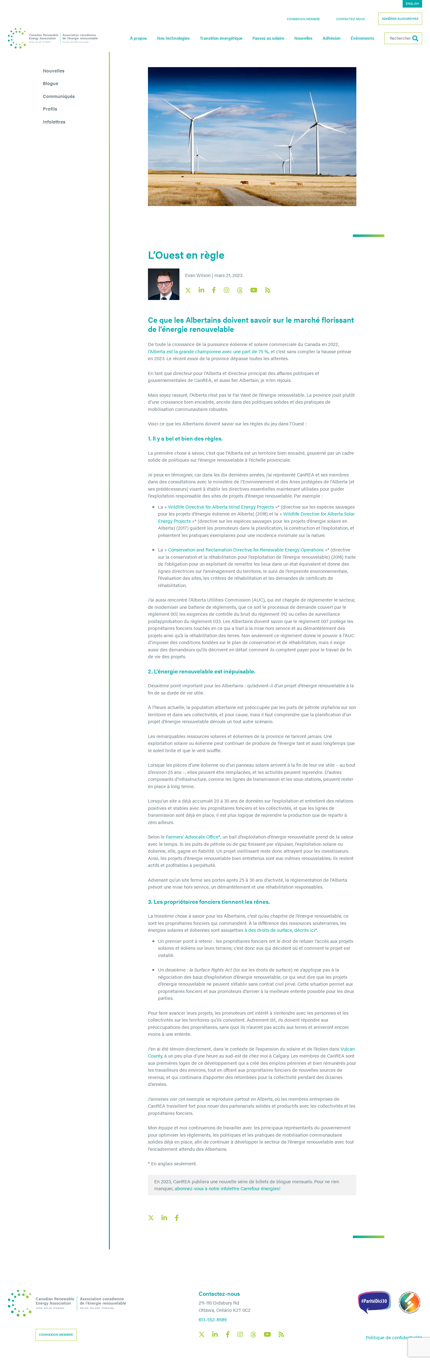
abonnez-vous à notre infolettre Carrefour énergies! (227, 1188)
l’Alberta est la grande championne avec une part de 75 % (208, 351)
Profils (50, 108)
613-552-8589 (213, 1319)
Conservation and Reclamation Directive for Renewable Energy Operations (246, 549)
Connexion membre (303, 19)
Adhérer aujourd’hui (400, 18)
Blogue (50, 83)
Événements (362, 38)
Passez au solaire (268, 38)
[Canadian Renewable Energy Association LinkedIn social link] (201, 290)
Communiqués (59, 96)
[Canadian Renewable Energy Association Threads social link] (239, 290)
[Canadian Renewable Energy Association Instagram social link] (226, 290)
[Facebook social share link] (177, 1218)
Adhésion (332, 38)
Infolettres (54, 121)
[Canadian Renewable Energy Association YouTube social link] (253, 290)
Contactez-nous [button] (350, 19)
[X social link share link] (151, 1218)
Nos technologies (173, 38)
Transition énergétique (221, 38)
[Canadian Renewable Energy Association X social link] (188, 290)
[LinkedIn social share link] (164, 1218)
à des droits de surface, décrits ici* (281, 929)
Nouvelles (303, 38)
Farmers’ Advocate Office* (193, 836)
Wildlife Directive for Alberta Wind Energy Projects (221, 506)
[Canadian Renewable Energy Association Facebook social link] (214, 290)
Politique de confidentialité (394, 1337)
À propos (138, 38)
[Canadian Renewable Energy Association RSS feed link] (267, 290)
